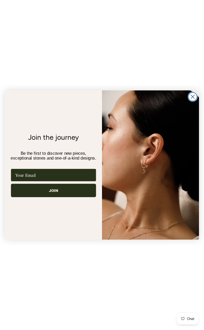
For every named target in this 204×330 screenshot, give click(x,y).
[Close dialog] (192, 96)
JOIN (53, 190)
